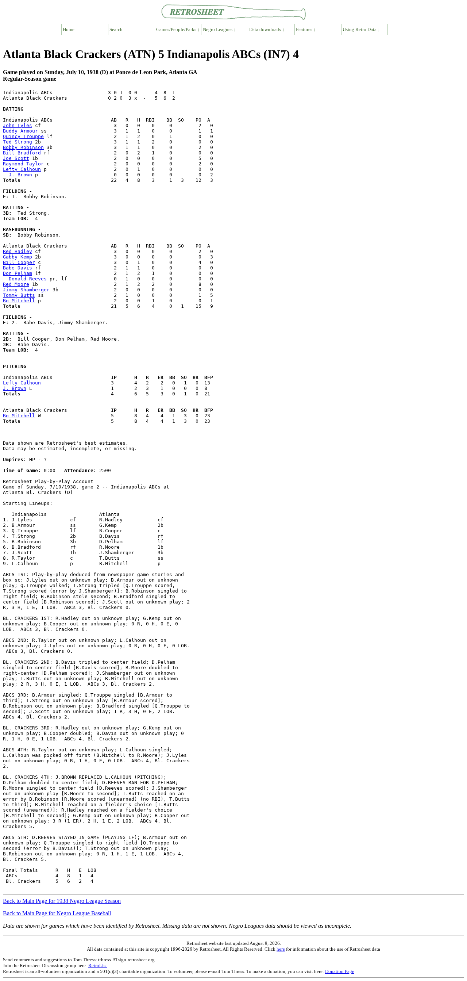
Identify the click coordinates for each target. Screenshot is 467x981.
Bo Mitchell (19, 300)
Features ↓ (306, 29)
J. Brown (20, 174)
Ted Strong (17, 142)
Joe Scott (16, 158)
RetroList (97, 965)
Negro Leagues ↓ (219, 29)
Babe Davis (17, 268)
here (281, 949)
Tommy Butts (19, 295)
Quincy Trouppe (23, 136)
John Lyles (17, 125)
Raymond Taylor (23, 163)
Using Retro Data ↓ (361, 29)
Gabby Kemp (17, 257)
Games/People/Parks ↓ (178, 29)
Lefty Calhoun (22, 169)
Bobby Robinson (23, 147)
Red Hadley (17, 251)
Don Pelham (17, 273)
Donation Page (339, 971)
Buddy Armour (20, 131)
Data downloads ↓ (267, 29)
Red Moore (16, 284)
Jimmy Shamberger (26, 289)
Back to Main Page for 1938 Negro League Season (62, 901)
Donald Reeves (28, 278)
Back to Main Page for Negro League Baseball (57, 913)
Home (68, 29)
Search (116, 29)
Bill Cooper (19, 262)
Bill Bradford (22, 153)
